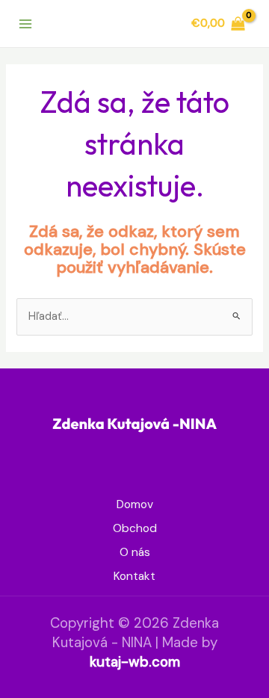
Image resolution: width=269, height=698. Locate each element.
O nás (135, 552)
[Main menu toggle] (25, 23)
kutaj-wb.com (135, 661)
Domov (135, 504)
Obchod (135, 528)
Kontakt (134, 576)
